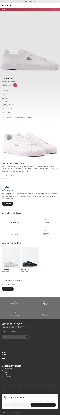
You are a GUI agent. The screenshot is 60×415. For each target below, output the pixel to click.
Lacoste (7, 78)
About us (5, 348)
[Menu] (56, 5)
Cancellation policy (6, 376)
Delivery (4, 350)
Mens (3, 13)
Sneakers (7, 13)
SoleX (4, 354)
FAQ (3, 356)
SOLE (3, 358)
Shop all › (56, 9)
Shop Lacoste (7, 203)
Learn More (28, 117)
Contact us (4, 374)
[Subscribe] (26, 337)
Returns (4, 352)
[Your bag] (52, 5)
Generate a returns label (7, 368)
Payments (4, 370)
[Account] (49, 5)
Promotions (4, 372)
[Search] (45, 5)
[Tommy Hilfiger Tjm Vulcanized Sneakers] (11, 257)
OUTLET (4, 9)
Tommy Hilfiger (6, 269)
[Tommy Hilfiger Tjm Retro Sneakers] (30, 257)
